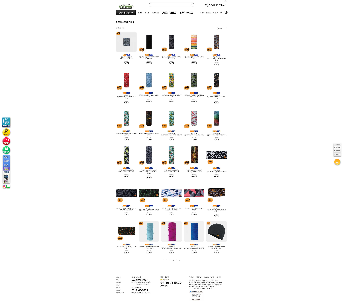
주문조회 (215, 12)
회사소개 (191, 277)
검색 (191, 5)
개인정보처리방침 (209, 277)
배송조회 (118, 287)
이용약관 (198, 277)
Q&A (117, 280)
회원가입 (208, 12)
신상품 (140, 12)
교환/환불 (118, 282)
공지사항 (118, 277)
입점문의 (118, 290)
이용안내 (218, 277)
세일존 (147, 12)
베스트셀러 (155, 12)
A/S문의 (118, 285)
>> (179, 260)
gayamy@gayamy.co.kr (216, 282)
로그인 (202, 12)
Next (226, 2)
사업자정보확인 (120, 293)
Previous (225, 2)
